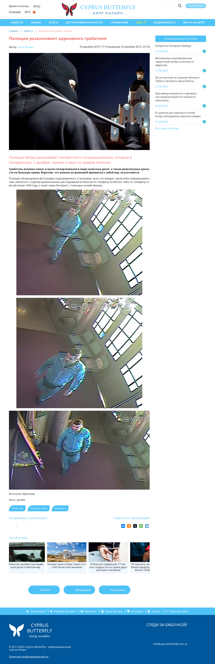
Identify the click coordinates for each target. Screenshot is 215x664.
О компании (37, 611)
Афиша (36, 22)
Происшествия (38, 508)
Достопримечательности (84, 22)
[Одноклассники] (129, 526)
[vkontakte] (198, 13)
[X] (135, 526)
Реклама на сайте (65, 611)
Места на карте (193, 22)
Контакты (137, 611)
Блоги (53, 22)
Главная (13, 30)
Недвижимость (164, 22)
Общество (17, 508)
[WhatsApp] (141, 526)
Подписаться (196, 5)
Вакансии (90, 611)
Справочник (119, 22)
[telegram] (192, 13)
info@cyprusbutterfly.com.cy (170, 643)
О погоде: (15, 12)
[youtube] (204, 13)
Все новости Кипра (167, 128)
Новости (17, 22)
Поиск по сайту (178, 611)
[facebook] (175, 13)
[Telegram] (147, 526)
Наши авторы (113, 611)
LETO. (139, 22)
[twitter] (187, 13)
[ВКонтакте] (123, 526)
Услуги (156, 611)
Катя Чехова (25, 47)
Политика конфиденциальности (28, 656)
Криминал (60, 508)
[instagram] (181, 13)
